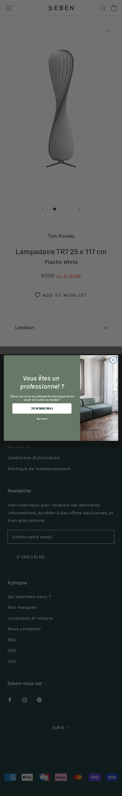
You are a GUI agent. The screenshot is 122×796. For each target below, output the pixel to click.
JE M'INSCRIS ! (42, 408)
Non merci (42, 418)
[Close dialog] (113, 360)
